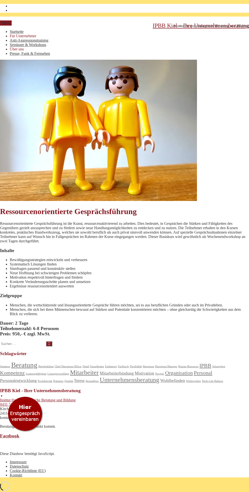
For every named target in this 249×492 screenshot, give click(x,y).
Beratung (24, 365)
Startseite (17, 31)
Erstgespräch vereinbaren (25, 415)
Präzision (58, 381)
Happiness (148, 366)
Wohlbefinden (172, 380)
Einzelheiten (97, 366)
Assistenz (5, 366)
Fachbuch (123, 366)
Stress (79, 380)
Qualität (68, 381)
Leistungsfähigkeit (36, 373)
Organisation (179, 373)
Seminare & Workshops (28, 45)
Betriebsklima (46, 366)
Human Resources (188, 366)
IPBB (205, 365)
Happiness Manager (166, 366)
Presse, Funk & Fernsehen (30, 53)
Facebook (9, 435)
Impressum (18, 462)
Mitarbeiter (84, 372)
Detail (86, 366)
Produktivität (45, 381)
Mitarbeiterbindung (117, 373)
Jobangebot (218, 366)
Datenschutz (19, 466)
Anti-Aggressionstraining (29, 40)
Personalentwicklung (18, 380)
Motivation (144, 373)
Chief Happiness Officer (68, 366)
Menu (6, 23)
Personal (203, 373)
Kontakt (16, 475)
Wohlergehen (193, 381)
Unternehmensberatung (129, 379)
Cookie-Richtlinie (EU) (28, 471)
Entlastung (111, 366)
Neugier (159, 373)
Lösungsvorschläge (58, 373)
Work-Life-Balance (212, 381)
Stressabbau (92, 381)
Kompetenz (12, 373)
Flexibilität (136, 366)
